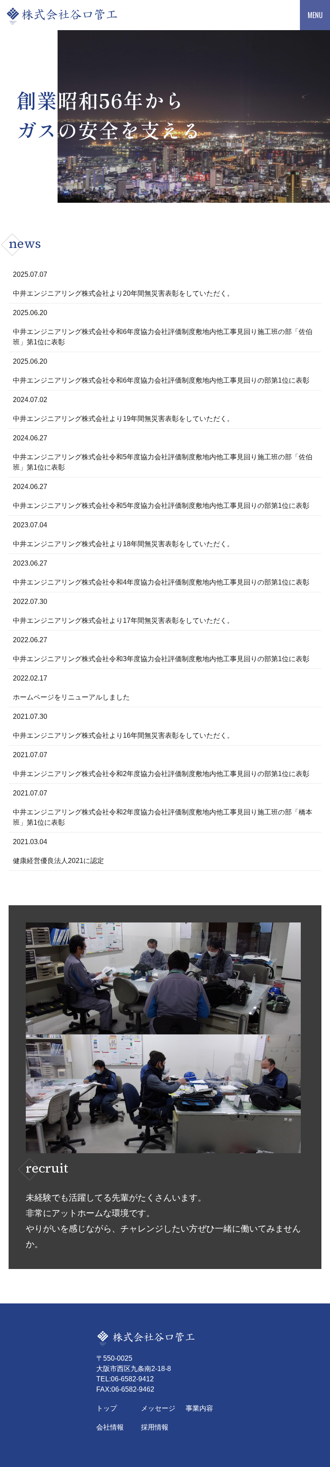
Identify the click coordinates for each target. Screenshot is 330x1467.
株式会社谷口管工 (69, 15)
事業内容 (199, 1408)
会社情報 (110, 1427)
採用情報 (154, 1427)
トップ (106, 1408)
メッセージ (158, 1408)
